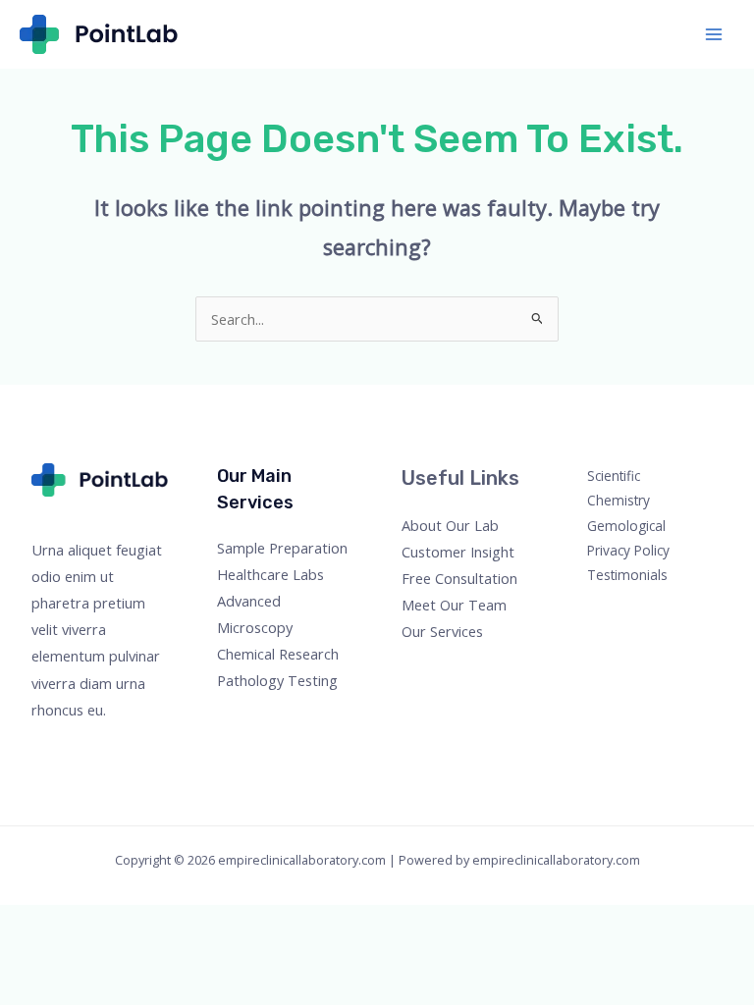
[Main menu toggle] (713, 34)
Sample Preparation (282, 547)
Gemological (626, 525)
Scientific (613, 475)
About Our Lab (450, 525)
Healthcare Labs (270, 574)
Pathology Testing (277, 680)
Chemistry (618, 500)
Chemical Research (278, 653)
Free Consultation (459, 578)
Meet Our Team (454, 604)
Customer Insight (458, 551)
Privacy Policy (628, 550)
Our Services (442, 631)
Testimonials (627, 574)
